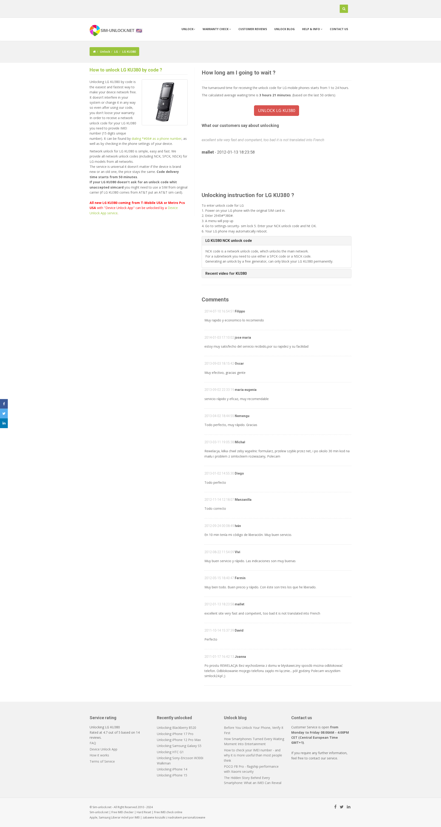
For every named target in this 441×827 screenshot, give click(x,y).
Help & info (311, 29)
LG (116, 51)
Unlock (187, 29)
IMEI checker (126, 812)
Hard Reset (144, 812)
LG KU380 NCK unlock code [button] (228, 240)
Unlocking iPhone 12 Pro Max (179, 740)
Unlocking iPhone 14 (172, 769)
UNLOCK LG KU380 (276, 110)
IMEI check (167, 812)
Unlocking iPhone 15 (172, 775)
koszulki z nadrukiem (168, 817)
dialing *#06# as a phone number (156, 138)
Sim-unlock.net (99, 812)
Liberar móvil (119, 817)
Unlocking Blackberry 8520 (176, 727)
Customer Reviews (252, 29)
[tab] (276, 240)
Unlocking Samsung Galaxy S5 (179, 746)
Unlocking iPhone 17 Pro (175, 734)
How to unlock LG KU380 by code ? (126, 70)
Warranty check (216, 29)
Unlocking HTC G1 (170, 752)
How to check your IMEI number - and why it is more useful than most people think (253, 755)
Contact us (339, 29)
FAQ (93, 743)
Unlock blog (284, 29)
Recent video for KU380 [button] (226, 273)
